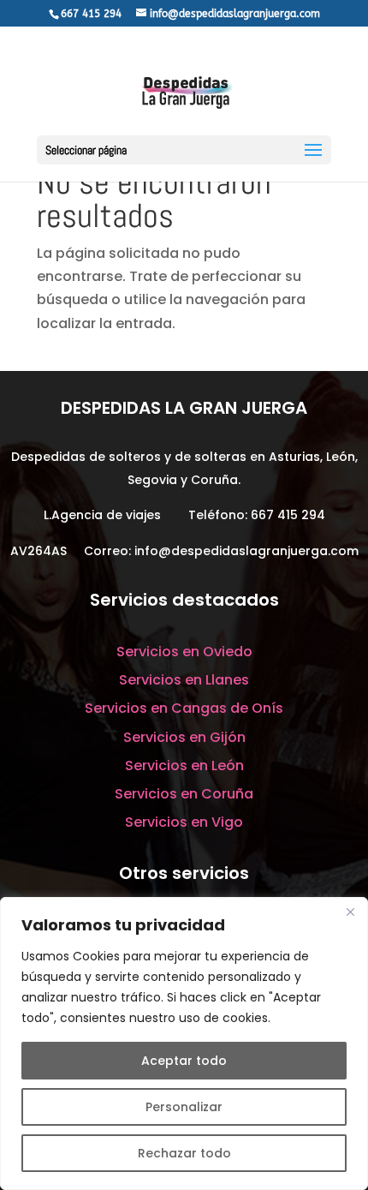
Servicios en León (184, 765)
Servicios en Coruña (184, 794)
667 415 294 (288, 514)
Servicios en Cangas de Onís (184, 708)
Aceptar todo (184, 1060)
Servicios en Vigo (184, 822)
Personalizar (184, 1106)
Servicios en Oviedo (184, 651)
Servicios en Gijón (184, 737)
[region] (184, 1043)
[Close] (350, 911)
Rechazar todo (184, 1153)
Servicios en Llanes (184, 680)
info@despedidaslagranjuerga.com (246, 550)
